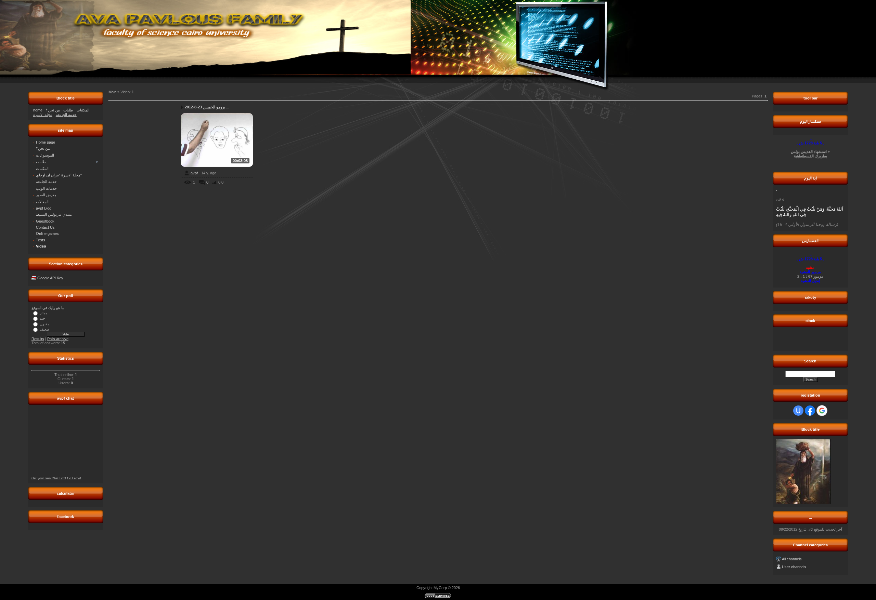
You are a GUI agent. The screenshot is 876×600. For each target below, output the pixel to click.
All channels (792, 559)
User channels (794, 567)
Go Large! (74, 478)
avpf (194, 173)
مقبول (45, 323)
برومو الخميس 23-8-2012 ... (207, 107)
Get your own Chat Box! (48, 478)
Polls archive (57, 339)
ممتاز (44, 312)
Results (37, 339)
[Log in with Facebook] (810, 410)
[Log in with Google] (821, 410)
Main (112, 92)
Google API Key (50, 278)
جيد (42, 318)
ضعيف (44, 329)
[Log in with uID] (798, 410)
